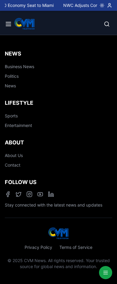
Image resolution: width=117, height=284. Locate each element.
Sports (11, 115)
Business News (19, 66)
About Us (14, 155)
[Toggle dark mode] (100, 5)
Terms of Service (75, 247)
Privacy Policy (38, 247)
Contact (12, 165)
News (10, 85)
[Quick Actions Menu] (105, 272)
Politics (12, 76)
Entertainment (18, 125)
